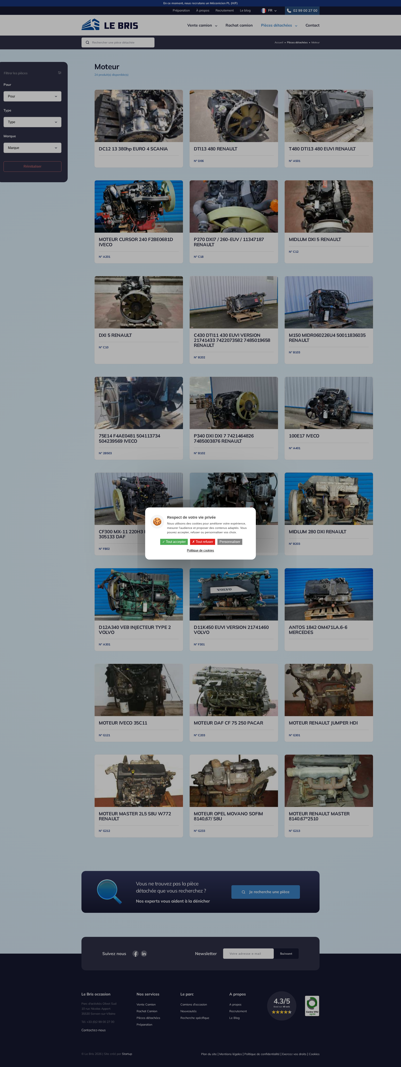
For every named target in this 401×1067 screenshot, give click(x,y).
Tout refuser (204, 542)
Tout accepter (175, 542)
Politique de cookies (200, 550)
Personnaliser (230, 542)
